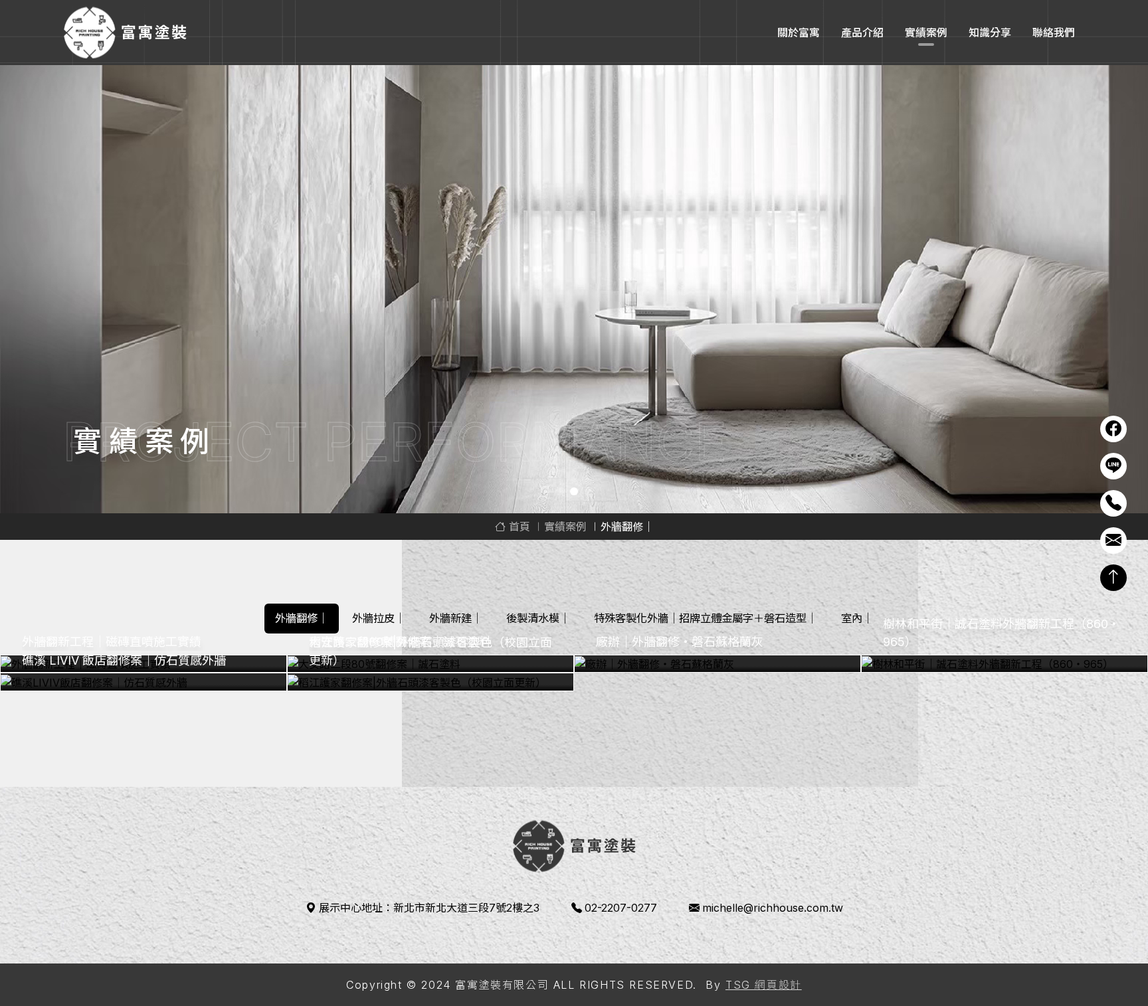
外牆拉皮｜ (378, 618)
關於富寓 (798, 32)
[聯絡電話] (1113, 503)
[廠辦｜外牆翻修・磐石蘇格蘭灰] (717, 664)
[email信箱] (1113, 540)
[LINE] (1113, 466)
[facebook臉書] (1113, 429)
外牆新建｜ (455, 618)
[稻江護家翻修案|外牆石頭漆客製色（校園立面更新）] (430, 682)
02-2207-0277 (621, 907)
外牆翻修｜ (301, 618)
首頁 (518, 526)
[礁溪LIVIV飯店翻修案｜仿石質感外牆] (143, 682)
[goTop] (1113, 577)
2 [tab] (574, 491)
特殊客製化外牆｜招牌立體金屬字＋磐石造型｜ (705, 618)
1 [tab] (559, 491)
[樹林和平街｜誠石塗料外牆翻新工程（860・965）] (1004, 664)
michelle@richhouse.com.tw (772, 907)
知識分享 (990, 32)
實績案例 (926, 32)
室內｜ (857, 618)
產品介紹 (862, 32)
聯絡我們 (1053, 32)
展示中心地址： (429, 907)
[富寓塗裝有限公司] (124, 32)
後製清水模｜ (538, 618)
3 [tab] (589, 491)
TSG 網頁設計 (763, 984)
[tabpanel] (574, 289)
